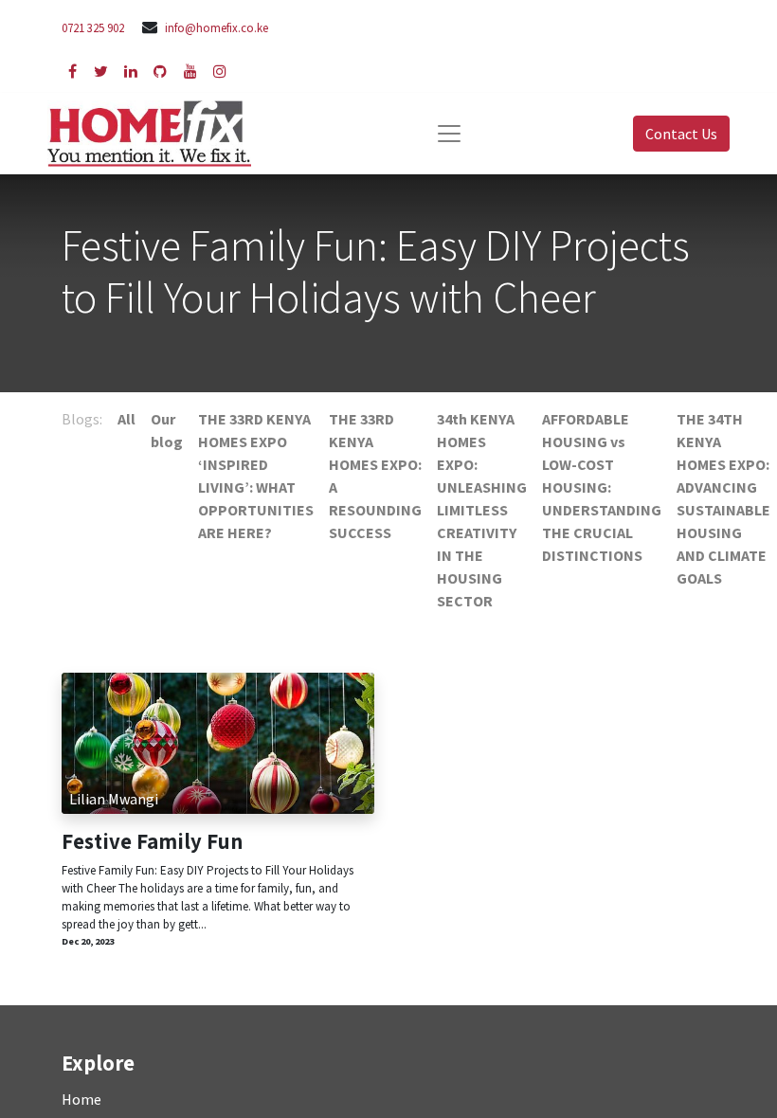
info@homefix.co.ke (216, 27)
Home (81, 1099)
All (126, 418)
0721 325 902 (93, 27)
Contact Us (681, 133)
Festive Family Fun (152, 842)
